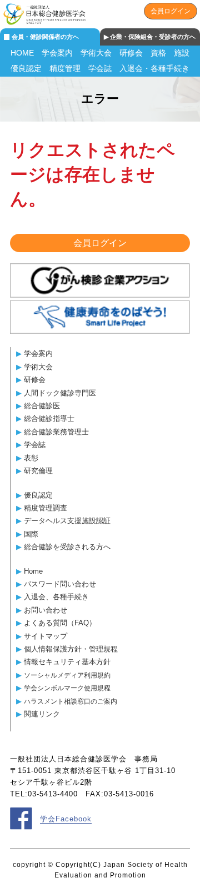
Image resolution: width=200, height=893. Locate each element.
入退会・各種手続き (154, 68)
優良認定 (26, 68)
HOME (22, 52)
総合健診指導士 (49, 418)
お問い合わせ (45, 610)
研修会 (131, 52)
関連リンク (42, 714)
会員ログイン (171, 11)
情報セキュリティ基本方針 (67, 662)
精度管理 (65, 68)
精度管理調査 (45, 508)
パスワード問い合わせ (60, 584)
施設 (181, 52)
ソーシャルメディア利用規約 (67, 675)
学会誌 (100, 68)
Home (33, 571)
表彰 (31, 458)
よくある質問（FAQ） (60, 623)
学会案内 (57, 52)
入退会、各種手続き (56, 597)
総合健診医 (42, 406)
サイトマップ (45, 636)
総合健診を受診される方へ (67, 547)
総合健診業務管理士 (56, 432)
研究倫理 (38, 470)
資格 (158, 52)
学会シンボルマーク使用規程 (67, 687)
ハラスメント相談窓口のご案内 (70, 701)
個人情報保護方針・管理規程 (71, 649)
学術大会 (96, 52)
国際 (31, 534)
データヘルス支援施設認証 (67, 520)
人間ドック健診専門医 (60, 393)
